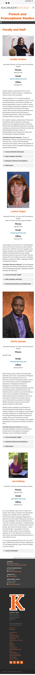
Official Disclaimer (13, 658)
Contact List (12, 628)
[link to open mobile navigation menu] (33, 7)
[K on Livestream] (21, 663)
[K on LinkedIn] (18, 663)
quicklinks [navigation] (29, 1)
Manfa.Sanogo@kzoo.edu (18, 361)
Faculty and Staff (12, 576)
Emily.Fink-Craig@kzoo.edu (14, 571)
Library (11, 641)
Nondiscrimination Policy (15, 649)
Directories (12, 629)
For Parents (12, 646)
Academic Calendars (14, 637)
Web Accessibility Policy (15, 655)
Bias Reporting (12, 652)
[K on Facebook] (11, 663)
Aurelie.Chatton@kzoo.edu (18, 79)
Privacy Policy (12, 657)
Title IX (11, 651)
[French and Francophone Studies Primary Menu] (1, 22)
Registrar (11, 643)
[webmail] (6, 3)
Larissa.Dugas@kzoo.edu (18, 233)
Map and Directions (14, 635)
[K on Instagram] (15, 663)
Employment (12, 638)
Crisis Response (13, 648)
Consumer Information (14, 654)
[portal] (9, 3)
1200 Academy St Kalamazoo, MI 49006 (16, 565)
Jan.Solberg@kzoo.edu (18, 498)
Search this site (13, 632)
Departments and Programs (16, 640)
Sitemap (11, 634)
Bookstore (11, 644)
